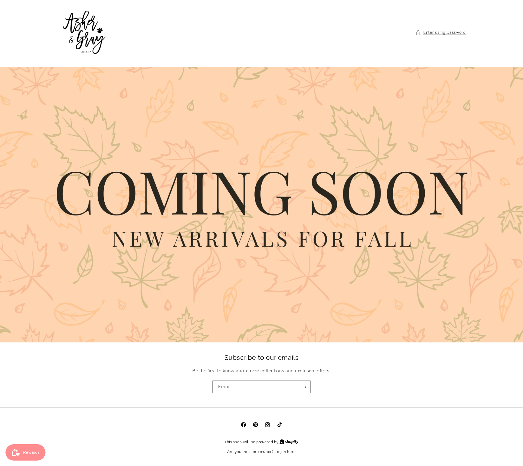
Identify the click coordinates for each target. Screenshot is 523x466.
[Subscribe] (304, 387)
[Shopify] (289, 442)
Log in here (285, 452)
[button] (441, 32)
